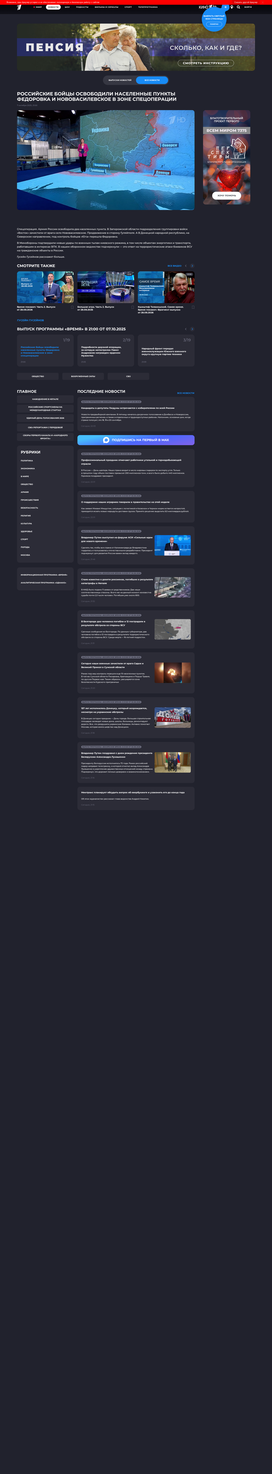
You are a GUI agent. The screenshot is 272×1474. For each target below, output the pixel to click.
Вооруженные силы (83, 376)
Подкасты (82, 7)
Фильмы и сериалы (106, 7)
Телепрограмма (148, 7)
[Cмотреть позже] (70, 308)
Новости (53, 7)
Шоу (67, 7)
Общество (38, 376)
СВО (128, 376)
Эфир (39, 7)
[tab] (120, 80)
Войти (248, 7)
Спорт (128, 7)
